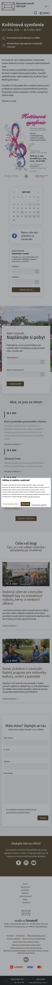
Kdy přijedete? (12, 357)
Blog (25, 899)
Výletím (25, 893)
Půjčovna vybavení (13, 938)
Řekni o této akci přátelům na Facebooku (29, 236)
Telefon (7, 761)
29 (38, 216)
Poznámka (8, 773)
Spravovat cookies (39, 505)
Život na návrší (25, 584)
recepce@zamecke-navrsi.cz (38, 982)
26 (26, 216)
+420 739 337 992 (18, 982)
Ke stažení (10, 935)
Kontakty (26, 902)
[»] (38, 192)
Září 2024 (26, 192)
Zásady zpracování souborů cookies (26, 942)
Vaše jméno (8, 738)
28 (34, 216)
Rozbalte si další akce (12, 444)
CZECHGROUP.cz (41, 926)
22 (38, 212)
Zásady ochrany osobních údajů (33, 938)
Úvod (25, 884)
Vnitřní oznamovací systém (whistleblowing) (26, 948)
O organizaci (20, 935)
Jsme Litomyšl (25, 896)
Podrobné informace (34, 497)
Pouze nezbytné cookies (10, 504)
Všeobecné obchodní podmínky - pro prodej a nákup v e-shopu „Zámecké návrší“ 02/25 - (26, 951)
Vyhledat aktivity (26, 290)
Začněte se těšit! (15, 384)
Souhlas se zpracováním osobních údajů (26, 945)
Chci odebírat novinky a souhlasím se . (21, 810)
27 (30, 216)
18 (22, 212)
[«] (13, 192)
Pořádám (25, 890)
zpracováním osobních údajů (18, 812)
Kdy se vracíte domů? (15, 370)
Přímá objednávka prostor (36, 935)
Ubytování (25, 887)
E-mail (7, 749)
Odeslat (43, 818)
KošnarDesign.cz (21, 926)
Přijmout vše (25, 504)
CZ (46, 6)
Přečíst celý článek (9, 626)
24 (18, 216)
